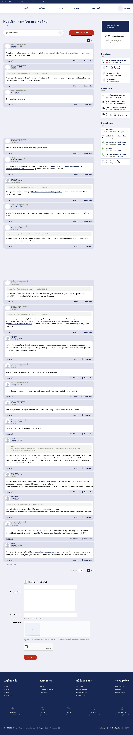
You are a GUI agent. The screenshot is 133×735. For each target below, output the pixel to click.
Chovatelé (96, 8)
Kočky (16, 17)
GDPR (127, 728)
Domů (26, 8)
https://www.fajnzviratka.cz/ (19, 324)
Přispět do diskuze (81, 33)
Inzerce (60, 8)
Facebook (53, 728)
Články (6, 692)
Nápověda (111, 28)
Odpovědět (88, 61)
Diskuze (77, 8)
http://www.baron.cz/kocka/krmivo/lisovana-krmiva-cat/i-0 (60, 533)
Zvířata (42, 8)
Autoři (42, 687)
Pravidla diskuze (113, 25)
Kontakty (101, 728)
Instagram (40, 728)
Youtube (29, 728)
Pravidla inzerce (81, 690)
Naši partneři (119, 687)
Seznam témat (12, 26)
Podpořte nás (120, 692)
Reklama (118, 690)
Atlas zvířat (8, 695)
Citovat (75, 61)
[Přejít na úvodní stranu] (4, 17)
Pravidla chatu (81, 695)
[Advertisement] (48, 122)
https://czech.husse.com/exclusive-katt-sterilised (48, 552)
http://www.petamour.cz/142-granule (46, 192)
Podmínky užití (115, 728)
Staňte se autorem (46, 690)
